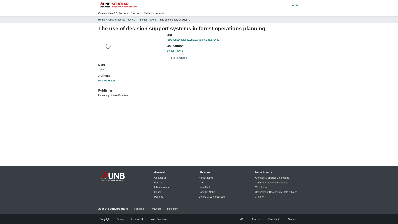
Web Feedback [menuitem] (159, 219)
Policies (158, 196)
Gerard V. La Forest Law (212, 196)
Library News (161, 187)
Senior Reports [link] (148, 19)
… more (259, 196)
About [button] (159, 13)
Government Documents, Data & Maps (276, 192)
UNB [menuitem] (240, 219)
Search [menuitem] (292, 219)
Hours (157, 192)
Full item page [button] (179, 58)
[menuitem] (136, 13)
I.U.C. (202, 182)
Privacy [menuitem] (120, 219)
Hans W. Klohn (207, 192)
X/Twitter (156, 208)
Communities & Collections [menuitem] (113, 13)
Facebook (139, 208)
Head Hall (204, 187)
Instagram (172, 208)
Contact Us (160, 177)
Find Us (158, 182)
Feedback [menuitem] (273, 219)
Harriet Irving (206, 177)
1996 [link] (101, 69)
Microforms (261, 187)
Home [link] (101, 19)
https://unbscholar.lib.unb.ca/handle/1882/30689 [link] (193, 39)
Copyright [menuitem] (105, 219)
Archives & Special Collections (272, 177)
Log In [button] (294, 5)
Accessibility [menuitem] (138, 219)
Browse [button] (135, 13)
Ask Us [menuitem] (256, 219)
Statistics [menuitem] (149, 13)
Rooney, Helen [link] (106, 80)
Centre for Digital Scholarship (271, 182)
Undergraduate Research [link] (122, 19)
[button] (118, 5)
